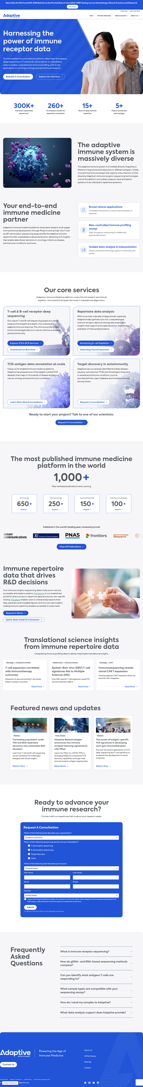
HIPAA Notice (90, 1056)
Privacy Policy (4, 1079)
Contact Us (8, 1064)
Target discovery (38, 854)
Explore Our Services (49, 76)
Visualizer (15, 599)
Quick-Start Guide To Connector (22, 619)
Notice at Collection (16, 1079)
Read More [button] (72, 7)
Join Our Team (135, 11)
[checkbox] (25, 846)
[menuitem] (92, 16)
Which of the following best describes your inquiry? (45, 864)
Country (27, 891)
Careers (87, 1067)
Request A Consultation (18, 76)
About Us (88, 1050)
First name (28, 873)
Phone (75, 882)
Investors (124, 11)
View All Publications (70, 546)
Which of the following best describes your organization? (48, 833)
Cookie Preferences (10, 1083)
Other (33, 858)
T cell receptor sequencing (42, 846)
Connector (39, 593)
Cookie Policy (28, 1079)
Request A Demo (14, 613)
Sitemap (87, 1062)
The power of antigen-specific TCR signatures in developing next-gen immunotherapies (112, 742)
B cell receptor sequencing (42, 850)
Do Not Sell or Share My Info (42, 1079)
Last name (77, 873)
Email (26, 882)
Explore (23, 509)
